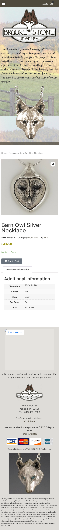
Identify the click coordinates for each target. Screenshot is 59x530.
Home (4, 153)
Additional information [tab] (18, 269)
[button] (3, 3)
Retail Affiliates (29, 433)
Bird (46, 237)
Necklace (13, 153)
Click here (29, 421)
